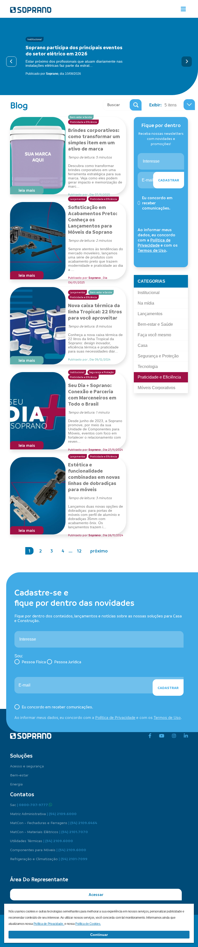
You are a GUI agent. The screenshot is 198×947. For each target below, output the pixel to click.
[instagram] (174, 736)
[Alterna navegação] (183, 9)
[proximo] (187, 61)
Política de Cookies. (88, 924)
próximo (99, 551)
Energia (16, 784)
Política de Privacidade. (49, 924)
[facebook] (149, 736)
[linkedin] (186, 736)
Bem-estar (19, 775)
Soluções (21, 755)
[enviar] (136, 105)
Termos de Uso (152, 250)
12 (79, 551)
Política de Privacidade (154, 242)
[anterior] (11, 61)
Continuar (99, 935)
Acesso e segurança (27, 766)
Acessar (96, 894)
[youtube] (161, 736)
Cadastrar (168, 180)
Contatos (22, 794)
